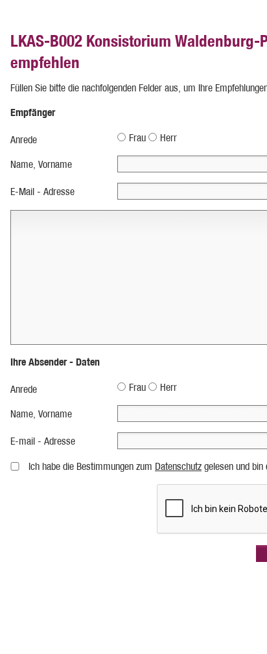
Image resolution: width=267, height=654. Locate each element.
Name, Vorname (41, 164)
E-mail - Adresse (42, 441)
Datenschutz (178, 466)
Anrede (23, 140)
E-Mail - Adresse (42, 191)
